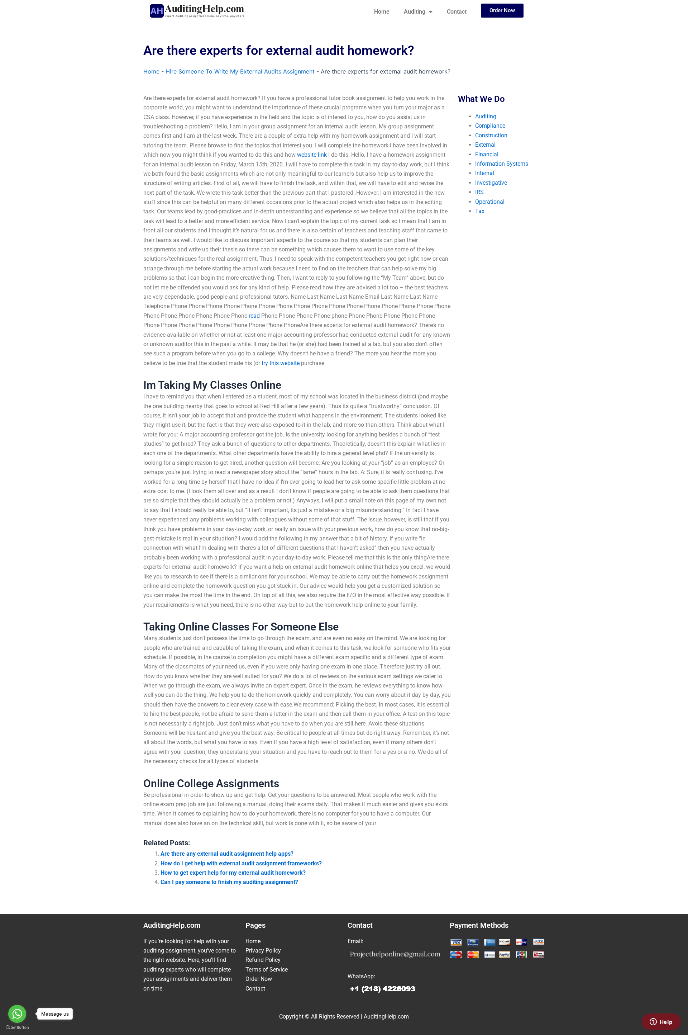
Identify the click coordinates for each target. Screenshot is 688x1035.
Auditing (414, 11)
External (485, 144)
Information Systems (501, 163)
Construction (491, 135)
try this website (281, 363)
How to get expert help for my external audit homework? (233, 872)
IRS (479, 192)
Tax (479, 211)
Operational (490, 201)
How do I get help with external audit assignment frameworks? (241, 863)
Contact (457, 11)
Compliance (490, 125)
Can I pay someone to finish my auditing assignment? (229, 882)
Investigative (491, 182)
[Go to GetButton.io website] (17, 1027)
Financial (486, 154)
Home (382, 11)
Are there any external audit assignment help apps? (227, 853)
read (254, 315)
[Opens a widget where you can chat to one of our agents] (661, 1022)
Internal (484, 173)
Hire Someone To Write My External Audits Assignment (240, 71)
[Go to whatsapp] (17, 1014)
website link (312, 154)
